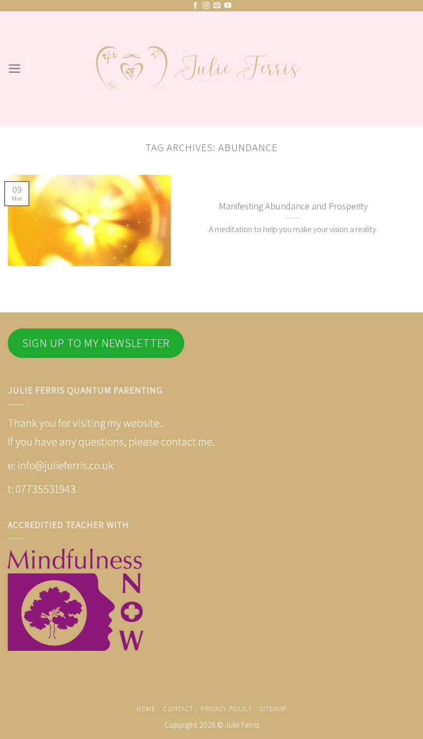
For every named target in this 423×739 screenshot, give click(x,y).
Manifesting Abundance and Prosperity (293, 206)
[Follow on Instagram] (206, 6)
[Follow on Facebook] (195, 6)
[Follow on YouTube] (227, 6)
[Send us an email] (217, 6)
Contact (178, 708)
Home (146, 708)
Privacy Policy (226, 708)
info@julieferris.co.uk (65, 465)
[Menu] (15, 68)
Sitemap (272, 708)
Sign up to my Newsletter (95, 343)
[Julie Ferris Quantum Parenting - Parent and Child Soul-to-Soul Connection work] (211, 68)
